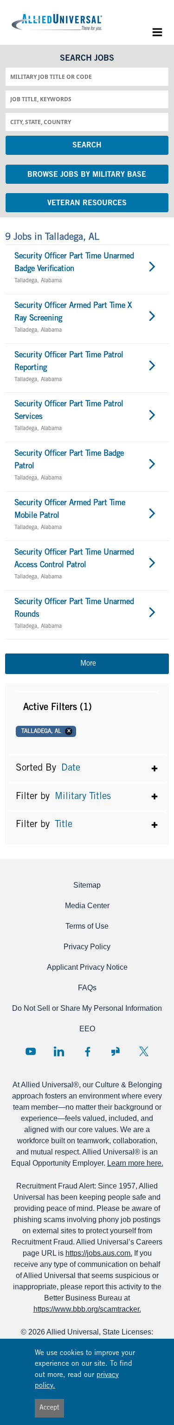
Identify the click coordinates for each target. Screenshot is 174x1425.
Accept (49, 1408)
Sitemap (87, 885)
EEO (87, 1029)
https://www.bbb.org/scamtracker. (87, 1309)
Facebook (87, 1051)
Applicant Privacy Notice (87, 967)
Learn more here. (135, 1163)
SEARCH (87, 145)
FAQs (87, 988)
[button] (87, 707)
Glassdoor (115, 1051)
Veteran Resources (87, 203)
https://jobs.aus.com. (98, 1253)
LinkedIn (59, 1051)
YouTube (30, 1051)
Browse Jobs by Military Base (86, 175)
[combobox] (87, 76)
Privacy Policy (87, 947)
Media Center (87, 906)
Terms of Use (87, 926)
